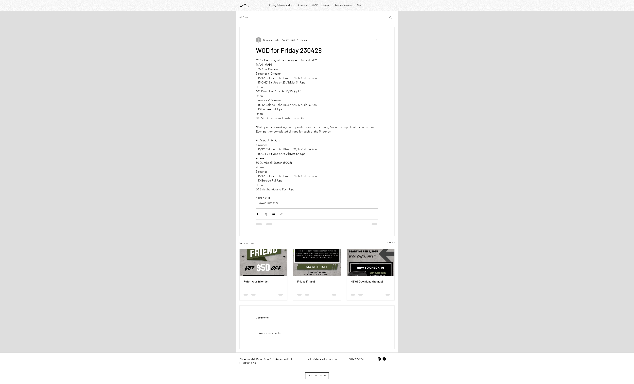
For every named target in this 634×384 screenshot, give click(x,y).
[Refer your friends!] (263, 262)
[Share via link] (281, 214)
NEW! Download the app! (367, 281)
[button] (390, 17)
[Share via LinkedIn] (273, 214)
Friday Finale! (306, 281)
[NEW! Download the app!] (370, 262)
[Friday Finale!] (317, 262)
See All (391, 242)
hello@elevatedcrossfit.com (323, 359)
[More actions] (376, 40)
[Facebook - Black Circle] (384, 359)
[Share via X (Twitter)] (265, 214)
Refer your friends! (256, 281)
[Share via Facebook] (257, 214)
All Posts (243, 17)
